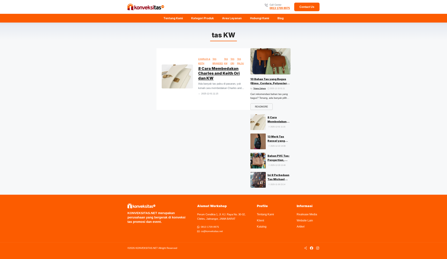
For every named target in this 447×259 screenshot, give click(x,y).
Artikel (301, 226)
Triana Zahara (259, 88)
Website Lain (305, 220)
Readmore (261, 106)
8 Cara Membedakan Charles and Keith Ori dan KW (219, 73)
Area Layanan (232, 18)
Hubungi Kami (259, 18)
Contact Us (306, 6)
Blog (280, 18)
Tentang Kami (173, 18)
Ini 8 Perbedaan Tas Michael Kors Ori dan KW (279, 179)
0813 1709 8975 (280, 8)
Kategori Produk (202, 18)
